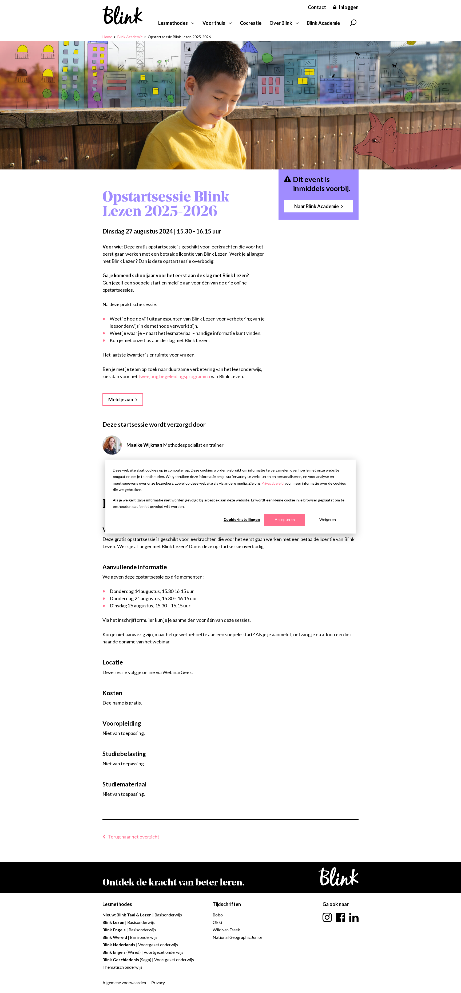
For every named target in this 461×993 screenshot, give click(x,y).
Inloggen (349, 7)
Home (107, 36)
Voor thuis (213, 23)
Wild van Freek (226, 929)
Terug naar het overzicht (133, 837)
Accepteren (285, 519)
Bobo (218, 914)
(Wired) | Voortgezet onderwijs (142, 952)
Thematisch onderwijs (122, 967)
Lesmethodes (173, 23)
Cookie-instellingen (242, 519)
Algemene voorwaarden (124, 982)
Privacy (158, 982)
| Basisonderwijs (142, 914)
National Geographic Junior (238, 937)
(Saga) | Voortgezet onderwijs (148, 959)
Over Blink (280, 23)
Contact (317, 7)
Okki (217, 922)
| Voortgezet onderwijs (140, 944)
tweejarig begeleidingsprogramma (174, 376)
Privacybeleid (272, 483)
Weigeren (327, 519)
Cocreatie (250, 23)
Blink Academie (323, 23)
